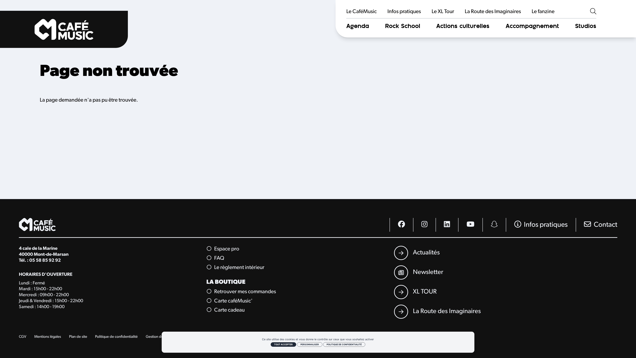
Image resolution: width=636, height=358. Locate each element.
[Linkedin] (447, 225)
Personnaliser (309, 344)
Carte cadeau (229, 310)
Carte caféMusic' (233, 301)
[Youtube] (470, 225)
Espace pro (226, 249)
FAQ (218, 258)
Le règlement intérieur (238, 267)
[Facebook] (401, 225)
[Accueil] (64, 29)
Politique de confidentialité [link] (344, 344)
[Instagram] (424, 225)
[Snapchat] (494, 225)
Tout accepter (283, 344)
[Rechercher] (593, 12)
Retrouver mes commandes (244, 292)
